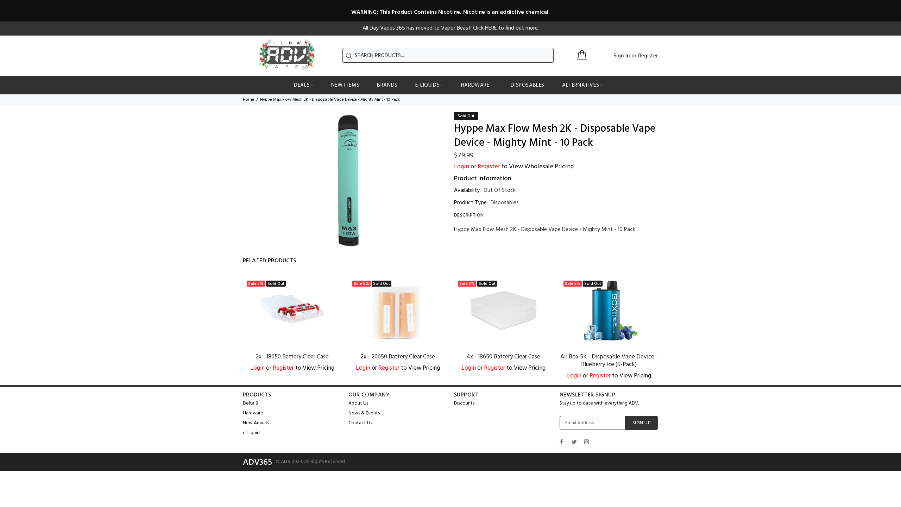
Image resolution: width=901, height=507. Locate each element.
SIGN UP (641, 423)
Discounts (464, 403)
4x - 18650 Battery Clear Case (503, 357)
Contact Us (360, 423)
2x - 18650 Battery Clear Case (292, 357)
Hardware (253, 413)
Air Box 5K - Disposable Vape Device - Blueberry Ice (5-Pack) (609, 360)
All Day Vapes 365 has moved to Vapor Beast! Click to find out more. (451, 28)
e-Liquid (251, 433)
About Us (358, 403)
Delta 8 (250, 403)
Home (248, 99)
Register (648, 56)
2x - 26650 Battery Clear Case (397, 357)
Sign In (621, 56)
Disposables (505, 202)
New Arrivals (256, 423)
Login (461, 167)
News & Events (364, 413)
